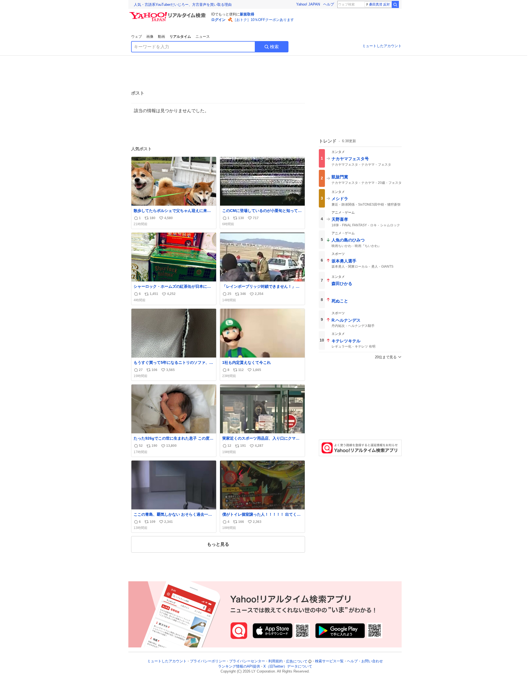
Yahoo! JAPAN (308, 4)
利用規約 (275, 661)
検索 (274, 46)
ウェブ (136, 36)
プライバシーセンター (247, 661)
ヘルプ (328, 4)
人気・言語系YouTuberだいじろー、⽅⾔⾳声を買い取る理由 (183, 4)
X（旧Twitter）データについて (287, 666)
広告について (297, 661)
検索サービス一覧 (329, 661)
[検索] (395, 4)
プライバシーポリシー (208, 661)
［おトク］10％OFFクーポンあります (263, 20)
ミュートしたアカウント (382, 46)
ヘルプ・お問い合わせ (365, 661)
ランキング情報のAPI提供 (239, 666)
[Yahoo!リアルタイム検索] (168, 13)
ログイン (218, 20)
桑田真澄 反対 (379, 4)
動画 (161, 36)
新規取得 (247, 14)
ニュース (202, 36)
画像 (149, 36)
